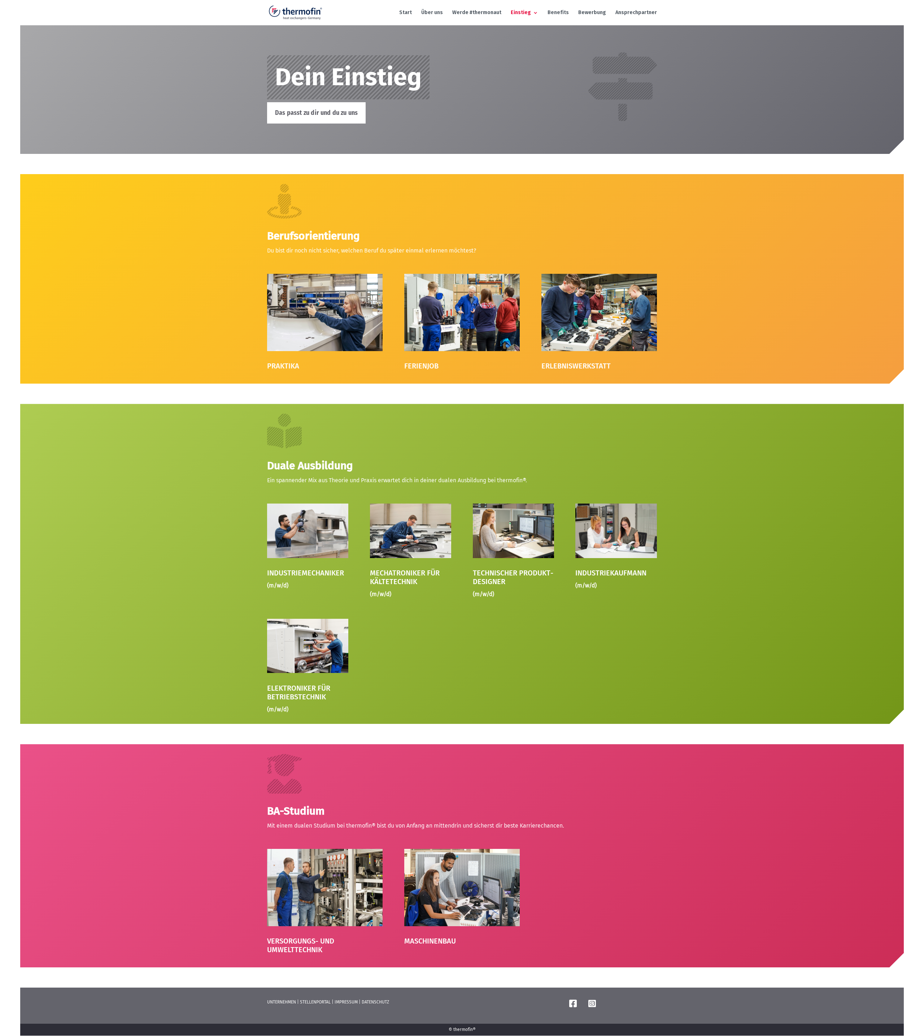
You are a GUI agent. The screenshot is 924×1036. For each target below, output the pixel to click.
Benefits (558, 13)
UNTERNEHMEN (281, 1002)
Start (405, 13)
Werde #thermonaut (476, 13)
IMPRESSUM (346, 1002)
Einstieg (521, 13)
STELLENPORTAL (315, 1002)
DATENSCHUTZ (375, 1002)
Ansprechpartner (636, 13)
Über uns (432, 13)
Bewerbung (592, 13)
